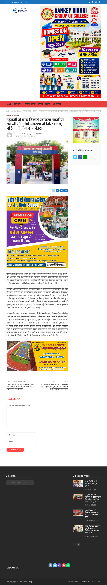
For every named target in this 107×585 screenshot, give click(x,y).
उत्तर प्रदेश (18, 104)
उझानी (9, 115)
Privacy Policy (73, 582)
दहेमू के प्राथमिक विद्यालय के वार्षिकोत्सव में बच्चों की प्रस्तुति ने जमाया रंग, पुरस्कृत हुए (93, 498)
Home (8, 104)
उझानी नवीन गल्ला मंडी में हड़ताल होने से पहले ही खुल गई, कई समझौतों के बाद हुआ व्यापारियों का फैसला (54, 386)
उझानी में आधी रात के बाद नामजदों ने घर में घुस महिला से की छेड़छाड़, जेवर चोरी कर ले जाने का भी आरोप (20, 386)
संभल (47, 104)
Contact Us (85, 582)
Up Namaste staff (19, 134)
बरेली (40, 104)
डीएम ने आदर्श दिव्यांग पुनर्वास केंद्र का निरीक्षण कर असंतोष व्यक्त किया (92, 529)
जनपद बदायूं (30, 104)
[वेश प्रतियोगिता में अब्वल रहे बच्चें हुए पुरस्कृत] (78, 483)
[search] (97, 104)
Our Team (96, 582)
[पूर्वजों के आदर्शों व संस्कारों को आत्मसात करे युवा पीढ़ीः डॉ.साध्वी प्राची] (78, 513)
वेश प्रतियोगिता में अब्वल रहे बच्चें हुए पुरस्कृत (91, 483)
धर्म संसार (57, 104)
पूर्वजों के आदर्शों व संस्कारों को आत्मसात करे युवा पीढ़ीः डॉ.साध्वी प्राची (92, 513)
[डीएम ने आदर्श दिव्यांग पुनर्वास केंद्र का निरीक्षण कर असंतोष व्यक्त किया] (78, 528)
